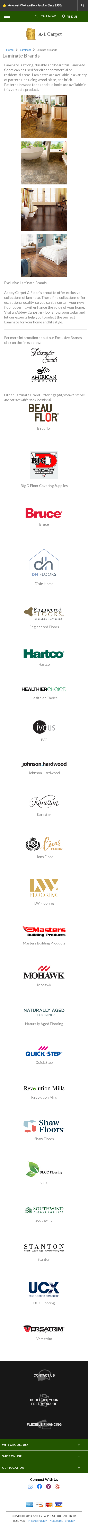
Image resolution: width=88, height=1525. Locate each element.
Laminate (25, 49)
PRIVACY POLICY (37, 1520)
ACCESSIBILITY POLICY (62, 1520)
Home (10, 49)
